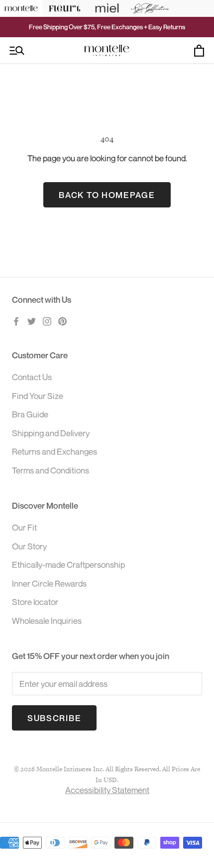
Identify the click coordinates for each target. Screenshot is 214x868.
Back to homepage (107, 195)
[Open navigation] (17, 51)
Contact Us (32, 377)
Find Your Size (37, 396)
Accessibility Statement (107, 790)
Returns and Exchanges (54, 451)
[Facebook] (16, 320)
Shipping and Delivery (51, 433)
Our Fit (24, 527)
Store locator (35, 602)
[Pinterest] (62, 320)
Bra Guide (30, 414)
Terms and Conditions (50, 470)
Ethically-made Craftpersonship (68, 564)
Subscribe (54, 718)
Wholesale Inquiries (47, 620)
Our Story (29, 546)
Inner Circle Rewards (49, 583)
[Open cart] (199, 51)
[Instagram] (47, 320)
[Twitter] (31, 320)
